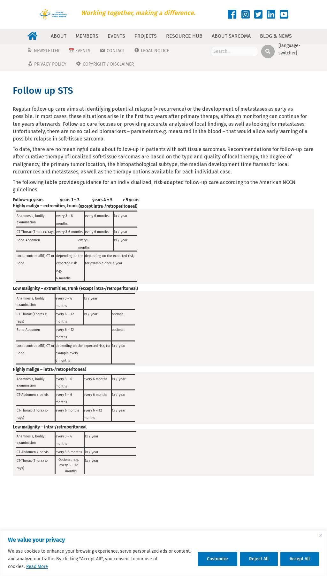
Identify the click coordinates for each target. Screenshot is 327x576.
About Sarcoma (231, 36)
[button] (268, 51)
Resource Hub (184, 36)
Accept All (300, 559)
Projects (145, 36)
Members (87, 36)
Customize (217, 559)
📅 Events (79, 50)
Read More (37, 566)
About (58, 36)
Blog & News (276, 36)
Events (116, 36)
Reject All (259, 559)
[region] (163, 553)
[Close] (320, 536)
